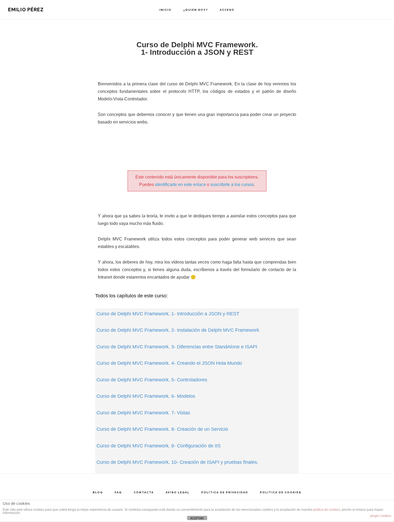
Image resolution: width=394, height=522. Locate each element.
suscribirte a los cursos (232, 184)
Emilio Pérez (26, 9)
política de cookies (326, 510)
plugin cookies (380, 516)
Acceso (227, 9)
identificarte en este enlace (180, 184)
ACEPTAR (197, 518)
